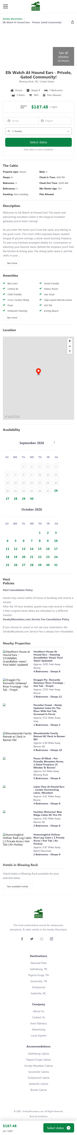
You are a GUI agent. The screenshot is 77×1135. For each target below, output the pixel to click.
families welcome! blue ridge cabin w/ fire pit (47, 813)
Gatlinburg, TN (38, 969)
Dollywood (38, 987)
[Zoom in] (69, 340)
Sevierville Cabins (38, 1072)
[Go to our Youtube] (41, 939)
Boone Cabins (38, 1090)
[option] (56, 490)
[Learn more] (17, 662)
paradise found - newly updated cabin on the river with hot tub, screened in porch (47, 709)
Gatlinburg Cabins (38, 1053)
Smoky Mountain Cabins (38, 1065)
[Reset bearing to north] (69, 351)
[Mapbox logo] (12, 417)
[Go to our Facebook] (22, 939)
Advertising (38, 1029)
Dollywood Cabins (38, 1077)
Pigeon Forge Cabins (38, 1059)
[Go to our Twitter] (32, 939)
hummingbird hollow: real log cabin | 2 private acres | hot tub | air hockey (48, 839)
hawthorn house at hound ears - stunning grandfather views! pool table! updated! (48, 656)
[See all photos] (27, 46)
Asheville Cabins (38, 1083)
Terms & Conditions (38, 1116)
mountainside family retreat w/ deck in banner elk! (49, 736)
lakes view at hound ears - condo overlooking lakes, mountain (48, 789)
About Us (38, 1011)
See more (12, 263)
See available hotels (17, 886)
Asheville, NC (38, 993)
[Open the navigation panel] (5, 6)
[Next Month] (54, 442)
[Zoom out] (69, 346)
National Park (39, 963)
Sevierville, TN (38, 981)
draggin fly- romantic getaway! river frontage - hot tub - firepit (49, 682)
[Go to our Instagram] (51, 939)
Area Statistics (38, 1023)
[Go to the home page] (35, 6)
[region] (38, 378)
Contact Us (38, 1017)
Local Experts (38, 1035)
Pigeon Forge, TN (38, 975)
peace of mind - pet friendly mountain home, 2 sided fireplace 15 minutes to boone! (48, 763)
